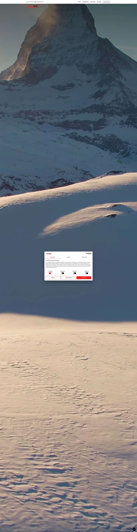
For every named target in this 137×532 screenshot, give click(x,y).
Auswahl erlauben (68, 277)
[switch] (62, 273)
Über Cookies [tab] (84, 257)
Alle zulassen (83, 277)
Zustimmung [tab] (52, 257)
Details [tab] (68, 257)
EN (130, 1)
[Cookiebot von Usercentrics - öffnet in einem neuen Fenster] (86, 253)
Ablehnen (53, 277)
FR (135, 1)
